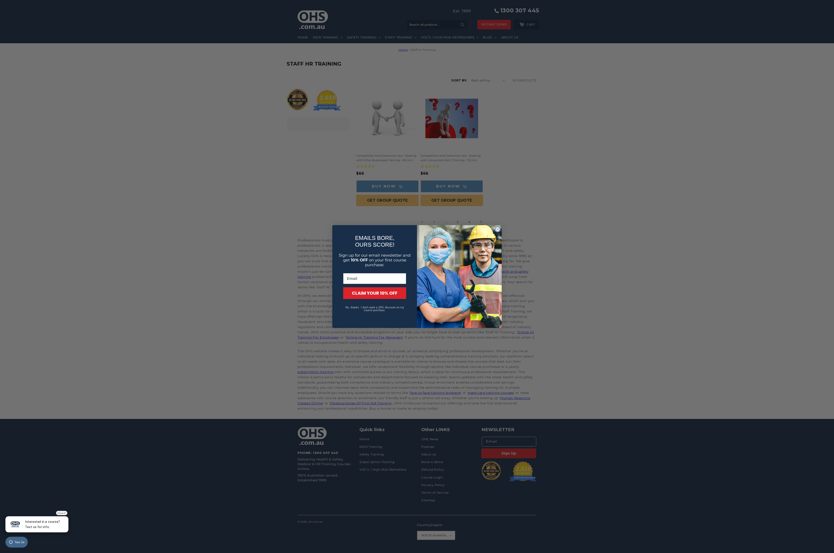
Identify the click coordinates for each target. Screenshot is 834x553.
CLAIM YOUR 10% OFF (374, 293)
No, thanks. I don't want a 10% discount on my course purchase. (374, 309)
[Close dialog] (497, 229)
